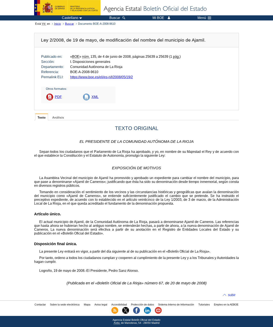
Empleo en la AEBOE (226, 304)
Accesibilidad (119, 304)
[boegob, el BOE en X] (125, 312)
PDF (58, 97)
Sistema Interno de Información (176, 304)
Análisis (58, 117)
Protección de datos (142, 304)
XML (95, 97)
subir (231, 295)
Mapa (87, 304)
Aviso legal (100, 304)
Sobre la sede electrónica (65, 304)
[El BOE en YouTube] (158, 312)
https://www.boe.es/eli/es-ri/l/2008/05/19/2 (101, 77)
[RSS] (114, 312)
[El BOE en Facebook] (136, 312)
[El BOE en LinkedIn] (147, 312)
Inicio (57, 23)
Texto (42, 117)
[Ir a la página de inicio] (155, 9)
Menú (201, 18)
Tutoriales (204, 304)
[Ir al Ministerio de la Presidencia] (67, 7)
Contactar (40, 304)
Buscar (69, 23)
